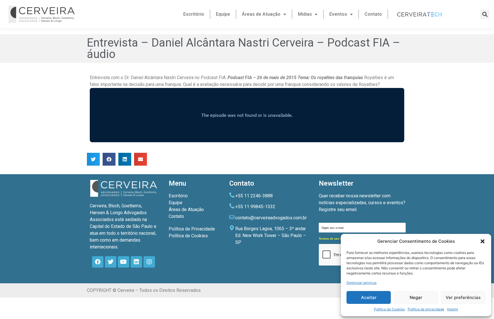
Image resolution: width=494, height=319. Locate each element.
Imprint (452, 309)
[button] (482, 241)
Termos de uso (329, 238)
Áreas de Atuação (261, 14)
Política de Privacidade (192, 229)
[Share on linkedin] (124, 159)
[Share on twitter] (93, 159)
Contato (373, 14)
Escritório (193, 14)
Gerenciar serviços (361, 282)
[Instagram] (149, 262)
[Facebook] (97, 262)
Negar (416, 297)
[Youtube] (123, 262)
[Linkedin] (136, 262)
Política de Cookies (389, 309)
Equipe (223, 14)
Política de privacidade (426, 309)
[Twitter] (110, 262)
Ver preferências (463, 297)
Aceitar (369, 297)
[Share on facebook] (109, 159)
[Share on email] (140, 159)
